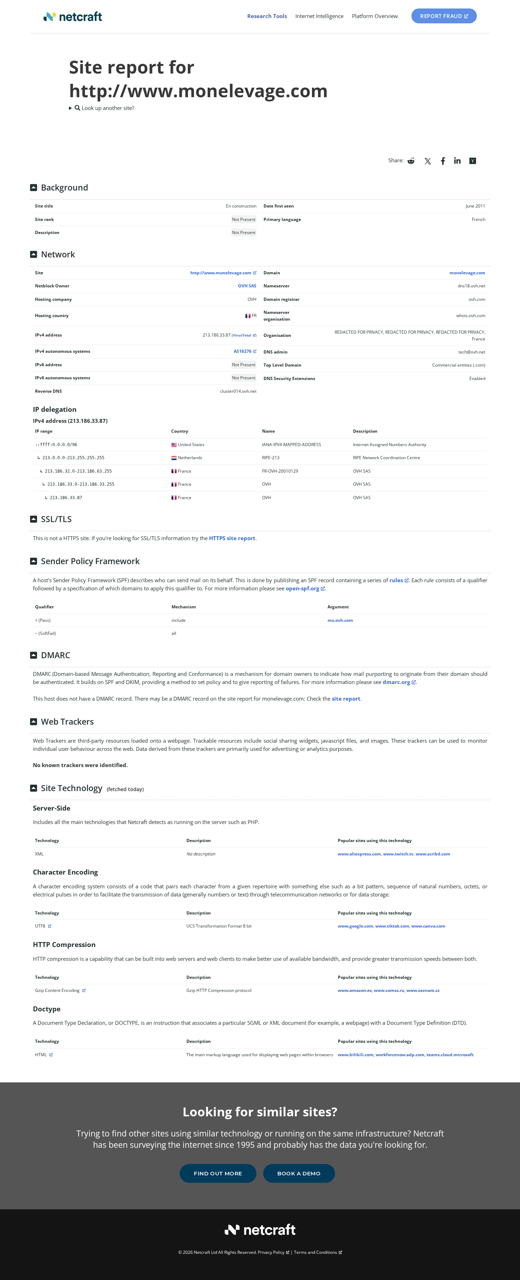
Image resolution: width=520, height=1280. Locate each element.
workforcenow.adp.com (400, 1055)
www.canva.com (428, 926)
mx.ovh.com (340, 620)
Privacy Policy (271, 1252)
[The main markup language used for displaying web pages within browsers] (50, 1055)
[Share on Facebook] (443, 160)
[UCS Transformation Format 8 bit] (48, 926)
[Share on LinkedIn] (457, 160)
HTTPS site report (232, 538)
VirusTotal (242, 335)
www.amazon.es (355, 990)
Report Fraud (441, 15)
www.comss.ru (389, 990)
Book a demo (299, 1173)
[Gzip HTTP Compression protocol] (83, 990)
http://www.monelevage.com (221, 273)
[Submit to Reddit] (411, 160)
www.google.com (355, 926)
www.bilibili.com (356, 1055)
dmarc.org (396, 681)
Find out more (218, 1173)
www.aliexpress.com (359, 854)
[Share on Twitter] (427, 160)
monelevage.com (467, 273)
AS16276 (243, 351)
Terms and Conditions (315, 1252)
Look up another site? (107, 107)
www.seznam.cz (423, 990)
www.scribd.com (433, 854)
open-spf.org (302, 588)
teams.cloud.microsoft (450, 1055)
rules (396, 580)
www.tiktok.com (392, 926)
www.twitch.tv (398, 854)
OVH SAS (247, 286)
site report (346, 698)
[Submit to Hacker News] (472, 160)
